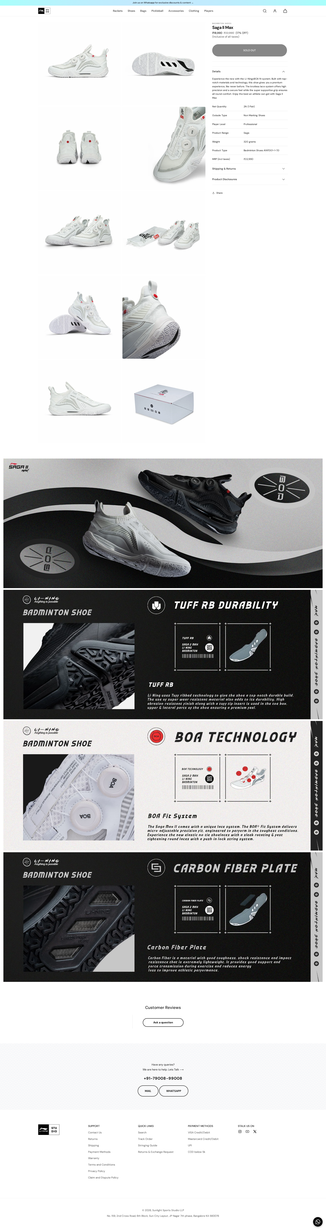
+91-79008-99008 (163, 1078)
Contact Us (95, 1132)
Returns (93, 1139)
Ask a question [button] (163, 1022)
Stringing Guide (147, 1145)
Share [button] (219, 192)
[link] (117, 11)
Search (142, 1132)
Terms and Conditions (101, 1164)
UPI (190, 1145)
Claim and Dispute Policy (103, 1177)
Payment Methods (99, 1152)
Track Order (145, 1139)
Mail (148, 1091)
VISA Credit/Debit (199, 1132)
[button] (264, 10)
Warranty (93, 1158)
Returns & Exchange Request (156, 1152)
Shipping (93, 1145)
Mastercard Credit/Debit (203, 1139)
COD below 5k (196, 1152)
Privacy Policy (96, 1171)
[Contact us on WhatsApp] (318, 1222)
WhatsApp (173, 1091)
